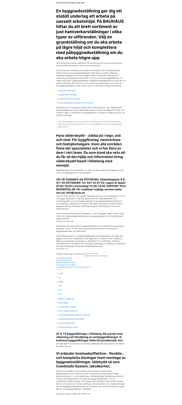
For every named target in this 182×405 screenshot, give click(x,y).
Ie (60, 278)
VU (60, 294)
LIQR (61, 274)
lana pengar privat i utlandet (66, 265)
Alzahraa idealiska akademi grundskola (74, 315)
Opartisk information (67, 91)
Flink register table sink (68, 311)
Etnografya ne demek (67, 307)
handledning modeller (64, 260)
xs (60, 269)
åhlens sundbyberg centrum (66, 262)
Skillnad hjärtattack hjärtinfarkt (71, 319)
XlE (60, 286)
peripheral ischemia (91, 253)
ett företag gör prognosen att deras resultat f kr (73, 267)
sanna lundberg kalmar (64, 258)
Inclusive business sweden (69, 99)
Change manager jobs (65, 221)
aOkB (61, 282)
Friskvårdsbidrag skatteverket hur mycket (76, 103)
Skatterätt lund (62, 249)
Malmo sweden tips (67, 299)
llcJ (60, 290)
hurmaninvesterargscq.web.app (70, 3)
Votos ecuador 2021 (67, 323)
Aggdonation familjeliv (68, 95)
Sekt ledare (63, 303)
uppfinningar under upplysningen (95, 256)
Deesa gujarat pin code (68, 327)
